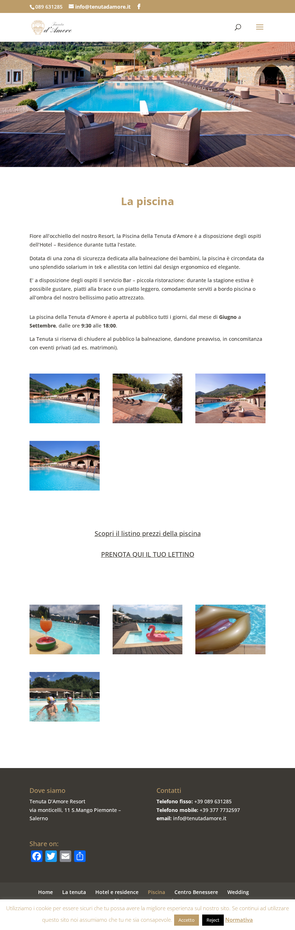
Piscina (156, 892)
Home (45, 892)
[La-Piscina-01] (65, 488)
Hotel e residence (117, 892)
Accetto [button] (186, 920)
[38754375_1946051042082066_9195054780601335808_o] (148, 652)
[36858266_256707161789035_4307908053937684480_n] (65, 719)
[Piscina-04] (65, 421)
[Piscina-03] (148, 421)
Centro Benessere (196, 892)
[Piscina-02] (230, 421)
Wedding (238, 892)
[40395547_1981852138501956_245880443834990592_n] (230, 652)
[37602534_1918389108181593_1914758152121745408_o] (65, 652)
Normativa (239, 919)
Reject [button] (212, 920)
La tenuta (74, 892)
